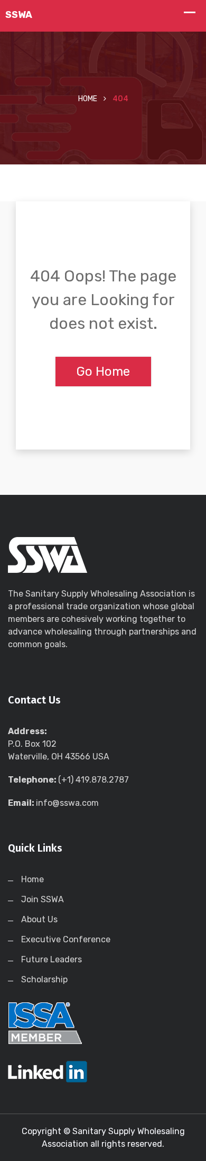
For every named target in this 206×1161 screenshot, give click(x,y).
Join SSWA (42, 899)
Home (87, 98)
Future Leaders (51, 959)
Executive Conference (65, 939)
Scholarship (44, 979)
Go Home (103, 371)
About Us (39, 919)
